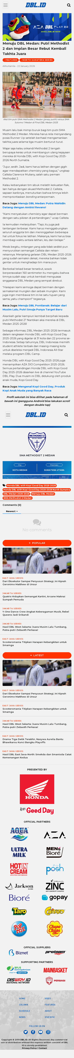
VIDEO (48, 998)
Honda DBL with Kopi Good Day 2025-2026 (31, 485)
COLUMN (23, 1004)
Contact (43, 1048)
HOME (22, 998)
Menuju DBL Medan (42, 494)
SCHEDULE (24, 1010)
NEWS (22, 1017)
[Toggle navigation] (5, 5)
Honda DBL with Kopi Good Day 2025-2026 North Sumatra (36, 489)
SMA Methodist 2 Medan (17, 498)
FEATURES (50, 1004)
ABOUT (48, 1010)
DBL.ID (23, 1039)
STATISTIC (50, 1017)
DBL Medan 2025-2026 (16, 494)
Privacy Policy (29, 1048)
